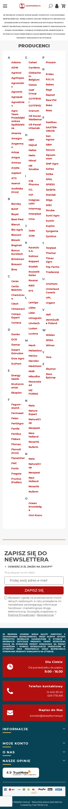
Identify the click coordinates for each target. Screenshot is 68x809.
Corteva (16, 322)
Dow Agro (17, 358)
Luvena (33, 333)
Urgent (50, 302)
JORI (32, 235)
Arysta (15, 167)
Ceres (14, 281)
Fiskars (15, 439)
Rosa (49, 110)
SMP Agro (52, 163)
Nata (32, 405)
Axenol (15, 183)
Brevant (16, 264)
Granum (34, 110)
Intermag (35, 208)
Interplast (35, 213)
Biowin (15, 240)
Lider (32, 312)
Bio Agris (17, 229)
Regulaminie (45, 615)
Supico (50, 225)
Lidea (32, 307)
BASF (14, 209)
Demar (15, 344)
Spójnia (50, 189)
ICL (31, 189)
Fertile (15, 428)
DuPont (16, 363)
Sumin (50, 220)
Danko (15, 334)
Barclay (16, 203)
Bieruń (15, 224)
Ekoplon (16, 392)
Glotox (33, 84)
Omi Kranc (35, 515)
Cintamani (18, 308)
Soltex (50, 168)
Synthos (51, 236)
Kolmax (33, 256)
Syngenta (52, 231)
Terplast (51, 247)
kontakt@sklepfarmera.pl (46, 715)
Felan (14, 418)
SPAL (49, 179)
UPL (48, 297)
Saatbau (51, 122)
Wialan (50, 335)
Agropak (16, 97)
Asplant (16, 173)
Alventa (16, 133)
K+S (31, 290)
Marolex (34, 360)
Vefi (48, 314)
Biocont (16, 234)
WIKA (49, 340)
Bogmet (16, 245)
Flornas (16, 444)
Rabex (50, 84)
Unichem (52, 283)
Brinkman (17, 259)
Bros (14, 269)
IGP (31, 194)
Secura (50, 149)
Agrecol (16, 72)
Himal (32, 160)
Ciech (14, 303)
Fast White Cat (40, 805)
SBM (49, 144)
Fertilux (16, 433)
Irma (32, 219)
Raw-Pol (51, 100)
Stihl (49, 205)
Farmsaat (17, 413)
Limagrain (35, 318)
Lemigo (33, 302)
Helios (32, 150)
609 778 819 (55, 695)
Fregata (16, 473)
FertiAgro (17, 423)
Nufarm (33, 447)
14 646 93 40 (55, 692)
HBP (31, 139)
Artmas (16, 162)
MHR (32, 371)
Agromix (16, 91)
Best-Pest (17, 219)
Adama (16, 62)
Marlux (33, 355)
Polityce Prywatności (21, 615)
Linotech (34, 323)
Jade (32, 230)
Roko (49, 105)
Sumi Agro (52, 215)
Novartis (34, 441)
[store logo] (31, 6)
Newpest (34, 428)
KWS (32, 285)
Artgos (15, 157)
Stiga (49, 200)
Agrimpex (17, 78)
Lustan (33, 328)
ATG (14, 178)
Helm (32, 155)
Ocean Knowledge (35, 507)
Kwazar (33, 280)
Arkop (15, 152)
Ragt (49, 89)
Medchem (35, 366)
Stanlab (51, 194)
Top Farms (52, 266)
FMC (14, 463)
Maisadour (35, 350)
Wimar (50, 345)
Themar (51, 253)
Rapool (50, 94)
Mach (32, 345)
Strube (50, 210)
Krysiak (33, 266)
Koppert (34, 261)
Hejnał (33, 145)
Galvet (33, 62)
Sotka (49, 174)
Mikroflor (34, 376)
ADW (14, 67)
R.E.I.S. (50, 79)
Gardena (34, 67)
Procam (51, 62)
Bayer (15, 214)
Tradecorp (52, 272)
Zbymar (51, 368)
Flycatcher (18, 458)
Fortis (14, 468)
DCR (14, 339)
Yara (48, 357)
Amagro (16, 138)
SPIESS (50, 184)
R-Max (50, 74)
